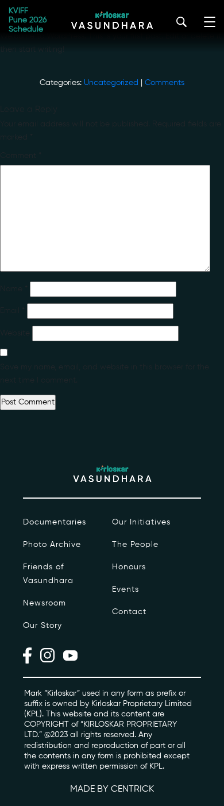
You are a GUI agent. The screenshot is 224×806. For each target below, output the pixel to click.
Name (14, 289)
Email (12, 311)
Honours (129, 567)
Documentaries (54, 522)
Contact (129, 612)
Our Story (42, 626)
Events (125, 589)
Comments (164, 83)
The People (135, 545)
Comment (20, 156)
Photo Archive (52, 545)
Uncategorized (111, 83)
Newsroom (44, 603)
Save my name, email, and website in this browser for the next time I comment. (104, 373)
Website (15, 333)
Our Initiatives (141, 522)
